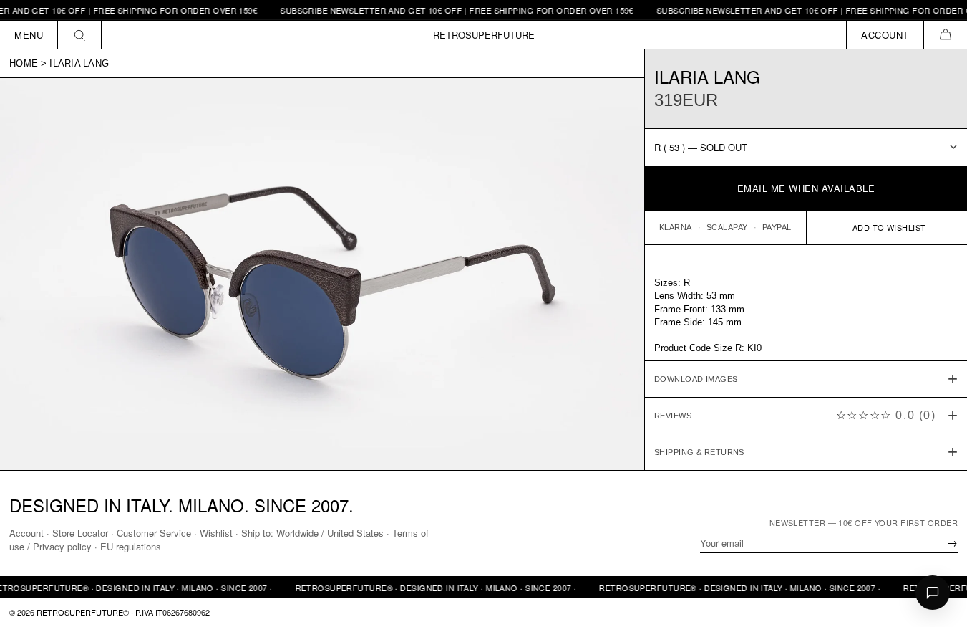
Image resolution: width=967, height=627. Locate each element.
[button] (945, 35)
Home (23, 63)
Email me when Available (806, 188)
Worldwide (297, 533)
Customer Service (154, 533)
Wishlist (216, 533)
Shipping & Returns (699, 452)
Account (26, 533)
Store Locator (80, 533)
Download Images (696, 379)
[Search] (80, 35)
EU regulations (130, 546)
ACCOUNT (885, 35)
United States (355, 533)
